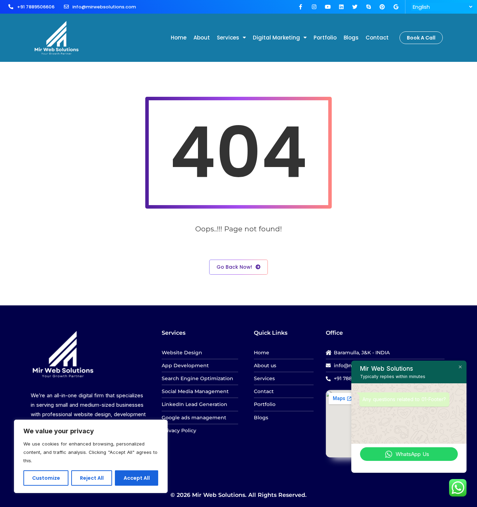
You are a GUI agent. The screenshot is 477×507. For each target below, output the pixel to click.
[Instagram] (314, 7)
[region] (91, 456)
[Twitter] (355, 7)
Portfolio (325, 37)
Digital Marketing (276, 37)
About (201, 37)
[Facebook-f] (300, 7)
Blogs (351, 37)
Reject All (92, 478)
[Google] (396, 7)
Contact (377, 37)
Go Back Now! (234, 266)
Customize (46, 478)
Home (178, 37)
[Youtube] (328, 7)
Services (228, 37)
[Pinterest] (382, 7)
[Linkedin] (341, 7)
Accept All (137, 478)
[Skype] (368, 7)
